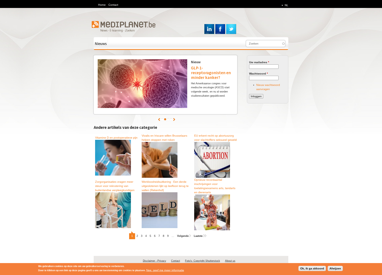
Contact (113, 4)
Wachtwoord (258, 73)
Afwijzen (335, 268)
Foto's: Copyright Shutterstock (202, 260)
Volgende (174, 119)
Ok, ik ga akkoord (312, 268)
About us (230, 260)
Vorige (159, 119)
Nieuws (101, 43)
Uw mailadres (259, 62)
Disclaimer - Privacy (154, 260)
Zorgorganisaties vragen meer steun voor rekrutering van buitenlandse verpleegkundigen (114, 186)
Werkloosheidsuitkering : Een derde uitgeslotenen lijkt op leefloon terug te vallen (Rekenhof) (165, 186)
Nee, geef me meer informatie (165, 270)
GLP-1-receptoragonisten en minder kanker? (211, 72)
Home (102, 4)
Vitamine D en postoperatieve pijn (116, 137)
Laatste (198, 235)
